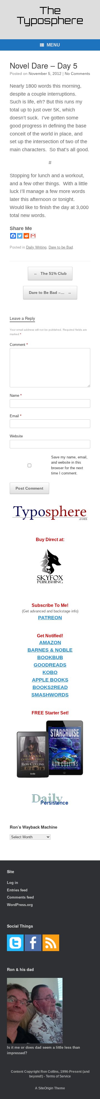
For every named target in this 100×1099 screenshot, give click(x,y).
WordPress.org (20, 905)
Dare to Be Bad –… (50, 292)
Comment (19, 345)
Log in (12, 883)
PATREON (50, 617)
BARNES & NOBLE (50, 650)
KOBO (50, 672)
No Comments (77, 73)
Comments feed (20, 897)
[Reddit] (26, 236)
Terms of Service (58, 1076)
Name (16, 395)
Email (15, 416)
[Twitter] (19, 236)
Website (16, 436)
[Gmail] (33, 236)
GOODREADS (50, 665)
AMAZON (50, 642)
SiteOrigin (45, 1088)
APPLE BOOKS (50, 680)
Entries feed (17, 890)
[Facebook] (13, 236)
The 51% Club (50, 273)
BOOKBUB (50, 657)
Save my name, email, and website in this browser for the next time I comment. (69, 465)
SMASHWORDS (50, 695)
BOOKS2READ (50, 687)
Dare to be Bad (61, 247)
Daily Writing (36, 247)
